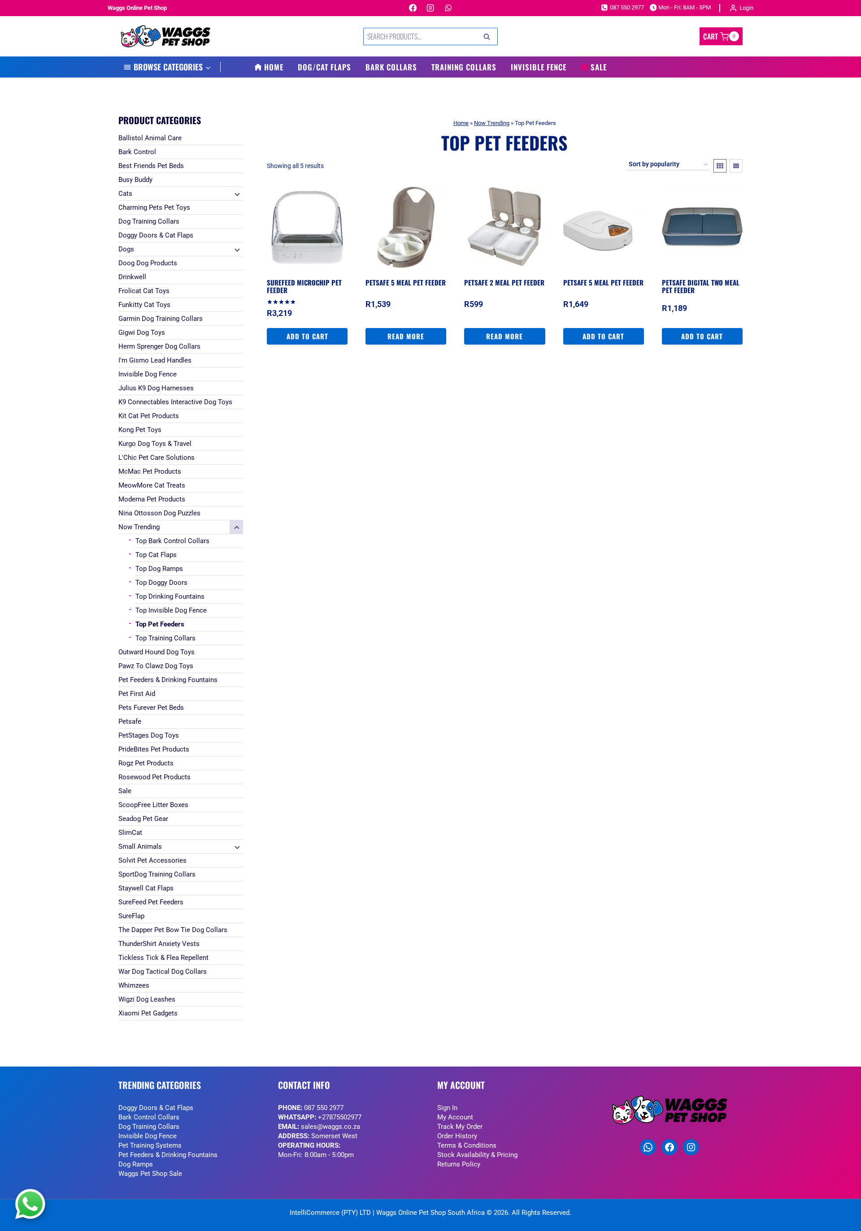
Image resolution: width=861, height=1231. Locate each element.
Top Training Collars (165, 638)
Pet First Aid (136, 694)
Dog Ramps (135, 1164)
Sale (599, 67)
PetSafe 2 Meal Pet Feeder (504, 282)
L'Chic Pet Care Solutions (156, 458)
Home (273, 67)
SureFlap (131, 916)
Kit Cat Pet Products (148, 416)
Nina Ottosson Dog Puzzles (159, 513)
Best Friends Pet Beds (151, 166)
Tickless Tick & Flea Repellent (163, 958)
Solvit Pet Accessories (152, 860)
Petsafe (129, 721)
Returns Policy (458, 1164)
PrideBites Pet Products (153, 749)
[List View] (736, 166)
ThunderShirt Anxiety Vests (159, 944)
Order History (457, 1136)
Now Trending (491, 123)
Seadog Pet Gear (143, 819)
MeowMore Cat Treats (151, 485)
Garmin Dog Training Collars (160, 319)
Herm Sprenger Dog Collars (159, 346)
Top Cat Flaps (156, 555)
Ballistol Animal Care (150, 138)
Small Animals (140, 846)
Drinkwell (132, 277)
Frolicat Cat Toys (144, 291)
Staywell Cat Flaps (146, 888)
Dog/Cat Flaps (324, 67)
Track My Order (460, 1127)
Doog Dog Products (147, 263)
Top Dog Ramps (159, 569)
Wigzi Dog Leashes (146, 999)
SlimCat (130, 833)
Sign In (447, 1108)
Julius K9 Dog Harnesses (156, 388)
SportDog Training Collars (157, 874)
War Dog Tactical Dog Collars (162, 972)
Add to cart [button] (307, 336)
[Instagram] (431, 8)
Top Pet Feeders (159, 624)
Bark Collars (391, 67)
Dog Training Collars (148, 221)
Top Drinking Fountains (169, 596)
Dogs (126, 249)
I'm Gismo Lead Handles (154, 360)
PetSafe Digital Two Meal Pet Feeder (700, 286)
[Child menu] (236, 193)
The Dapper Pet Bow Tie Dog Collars (172, 930)
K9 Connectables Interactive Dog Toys (175, 402)
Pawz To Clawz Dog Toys (155, 666)
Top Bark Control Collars (172, 541)
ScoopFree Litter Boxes (153, 805)
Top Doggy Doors (161, 583)
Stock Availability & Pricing (477, 1155)
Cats (125, 194)
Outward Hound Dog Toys (156, 652)
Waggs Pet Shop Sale (150, 1174)
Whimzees (133, 985)
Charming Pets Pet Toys (154, 207)
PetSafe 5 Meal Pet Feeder (405, 282)
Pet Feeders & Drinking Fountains (167, 680)
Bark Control (137, 152)
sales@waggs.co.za (330, 1127)
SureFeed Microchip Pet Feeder (304, 286)
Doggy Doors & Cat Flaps (155, 235)
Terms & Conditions (466, 1145)
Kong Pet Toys (139, 430)
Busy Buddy (135, 180)
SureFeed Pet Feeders (150, 902)
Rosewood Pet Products (154, 777)
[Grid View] (719, 166)
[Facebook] (413, 8)
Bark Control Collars (148, 1117)
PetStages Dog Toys (148, 735)
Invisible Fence (538, 67)
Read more (405, 336)
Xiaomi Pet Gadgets (148, 1013)
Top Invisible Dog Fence (171, 610)
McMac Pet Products (149, 471)
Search (489, 37)
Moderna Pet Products (151, 499)
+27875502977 (339, 1117)
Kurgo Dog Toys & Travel (154, 444)
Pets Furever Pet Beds (151, 708)
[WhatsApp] (448, 8)
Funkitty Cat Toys (144, 305)
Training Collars (463, 67)
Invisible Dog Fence (147, 374)
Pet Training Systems (150, 1145)
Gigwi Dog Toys (141, 332)
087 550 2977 (324, 1108)
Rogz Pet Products (146, 763)
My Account (455, 1117)
